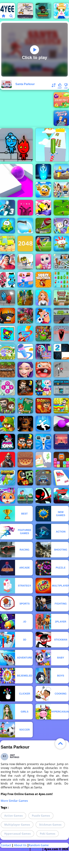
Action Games (13, 815)
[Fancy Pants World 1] (25, 11)
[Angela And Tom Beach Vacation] (43, 387)
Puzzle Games (41, 815)
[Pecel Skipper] (43, 459)
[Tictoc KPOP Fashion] (43, 351)
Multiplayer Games (17, 824)
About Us (20, 845)
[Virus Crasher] (43, 333)
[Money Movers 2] (25, 441)
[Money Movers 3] (25, 387)
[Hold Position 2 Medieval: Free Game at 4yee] (25, 261)
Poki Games (47, 833)
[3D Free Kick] (43, 243)
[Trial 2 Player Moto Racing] (25, 297)
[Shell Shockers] (43, 279)
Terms (25, 849)
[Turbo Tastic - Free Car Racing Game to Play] (43, 477)
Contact (6, 845)
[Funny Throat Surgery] (43, 369)
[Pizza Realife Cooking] (25, 459)
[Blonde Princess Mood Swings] (43, 297)
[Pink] (25, 207)
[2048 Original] (25, 243)
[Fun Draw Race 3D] (43, 207)
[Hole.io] (43, 423)
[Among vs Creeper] (25, 477)
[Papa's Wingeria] (43, 405)
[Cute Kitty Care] (43, 261)
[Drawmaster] (25, 333)
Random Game (39, 845)
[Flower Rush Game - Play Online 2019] (25, 495)
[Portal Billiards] (43, 171)
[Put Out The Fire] (25, 225)
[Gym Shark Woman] (43, 441)
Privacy (36, 849)
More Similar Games (14, 801)
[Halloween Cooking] (25, 315)
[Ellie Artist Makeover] (25, 369)
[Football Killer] (43, 315)
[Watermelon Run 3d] (52, 144)
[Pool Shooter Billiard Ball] (25, 405)
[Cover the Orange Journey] (43, 189)
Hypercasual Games (17, 833)
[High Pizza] (25, 279)
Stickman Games (50, 824)
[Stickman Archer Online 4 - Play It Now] (43, 495)
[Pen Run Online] (25, 351)
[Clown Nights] (25, 423)
